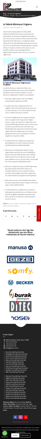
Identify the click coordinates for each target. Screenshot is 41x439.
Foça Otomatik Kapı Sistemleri (15, 364)
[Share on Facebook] (6, 216)
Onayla (15, 435)
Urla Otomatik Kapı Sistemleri (15, 362)
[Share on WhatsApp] (17, 216)
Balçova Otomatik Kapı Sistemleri (16, 360)
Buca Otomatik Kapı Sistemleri (15, 352)
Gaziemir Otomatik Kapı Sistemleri (16, 356)
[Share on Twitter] (12, 216)
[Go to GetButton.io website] (5, 437)
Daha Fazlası (25, 435)
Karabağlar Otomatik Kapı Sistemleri (16, 354)
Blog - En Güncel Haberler (12, 14)
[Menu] (37, 6)
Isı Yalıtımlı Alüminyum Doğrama (17, 24)
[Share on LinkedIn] (29, 216)
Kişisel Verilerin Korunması (20, 422)
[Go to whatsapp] (4, 433)
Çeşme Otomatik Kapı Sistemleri (16, 366)
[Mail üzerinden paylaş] (35, 216)
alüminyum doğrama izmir (27, 203)
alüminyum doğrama (14, 203)
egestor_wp (19, 27)
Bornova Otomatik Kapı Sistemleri (16, 358)
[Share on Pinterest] (23, 216)
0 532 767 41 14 (20, 1)
